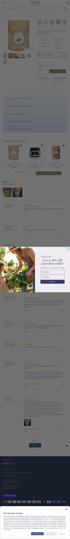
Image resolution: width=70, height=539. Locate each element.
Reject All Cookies (50, 533)
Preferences (62, 533)
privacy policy (7, 530)
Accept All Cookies (37, 533)
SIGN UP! (52, 282)
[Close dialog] (68, 248)
